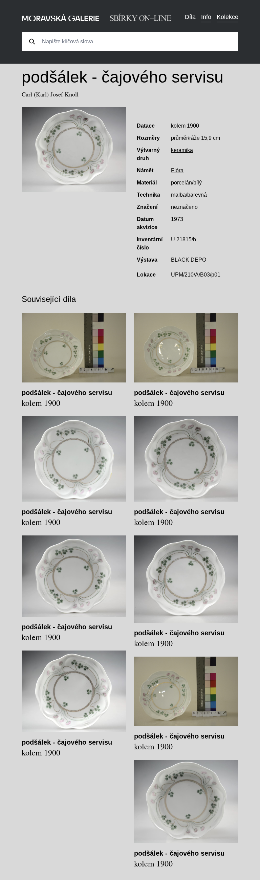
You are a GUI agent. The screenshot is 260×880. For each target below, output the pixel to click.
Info (206, 17)
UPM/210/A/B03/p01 (195, 275)
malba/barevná (189, 195)
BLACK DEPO (188, 260)
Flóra (177, 170)
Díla (190, 17)
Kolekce (227, 17)
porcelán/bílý (186, 182)
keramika (182, 150)
